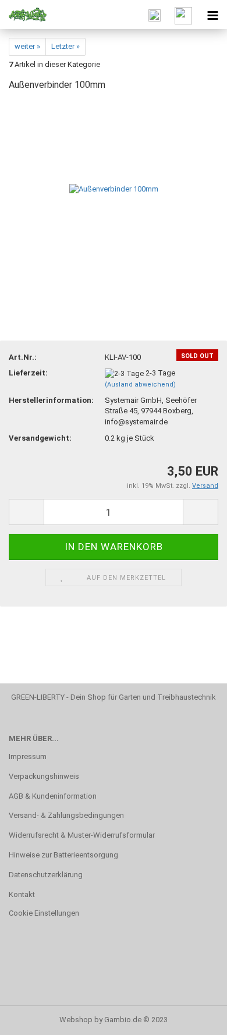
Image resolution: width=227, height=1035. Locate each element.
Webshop (76, 1019)
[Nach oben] (195, 1017)
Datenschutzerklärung (46, 874)
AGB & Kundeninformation (53, 796)
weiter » (27, 46)
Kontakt (22, 894)
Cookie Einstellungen (44, 913)
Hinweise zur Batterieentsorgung (63, 854)
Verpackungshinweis (44, 776)
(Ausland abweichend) (140, 384)
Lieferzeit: (28, 372)
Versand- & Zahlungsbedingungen (66, 815)
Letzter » (65, 46)
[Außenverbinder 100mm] (113, 189)
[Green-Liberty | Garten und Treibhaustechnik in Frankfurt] (23, 14)
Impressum (28, 756)
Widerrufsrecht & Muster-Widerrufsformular (82, 835)
